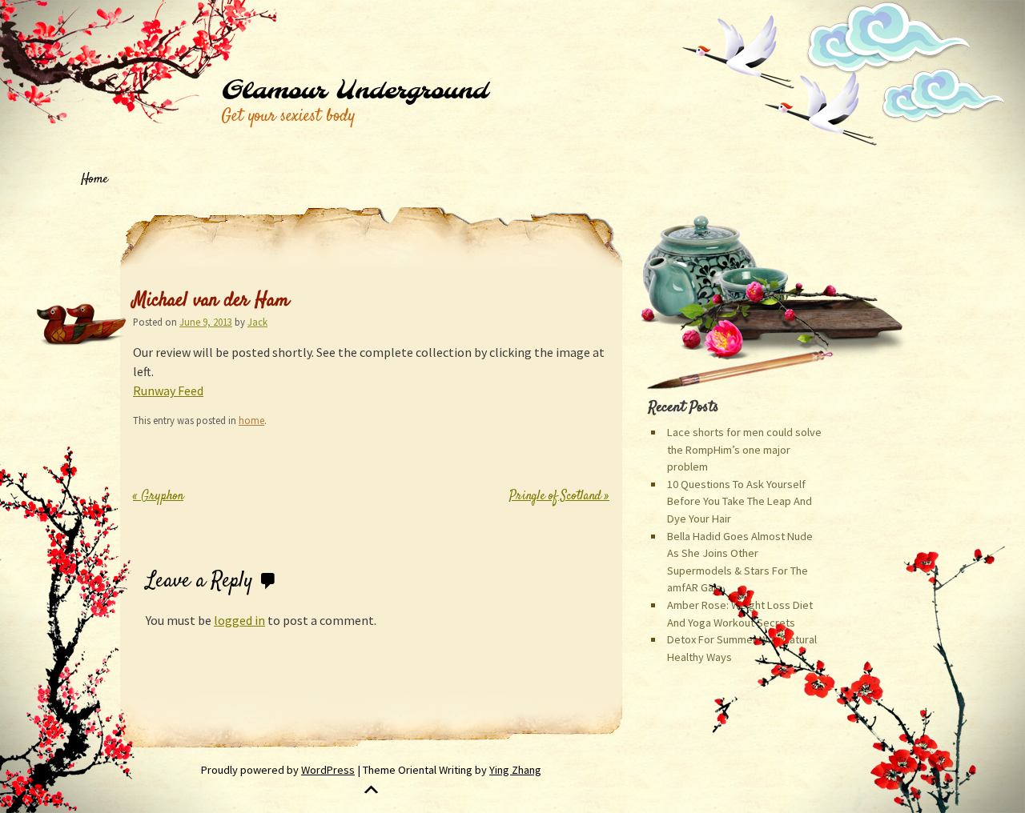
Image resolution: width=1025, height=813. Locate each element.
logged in (239, 620)
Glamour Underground (354, 91)
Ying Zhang (515, 770)
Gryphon (158, 496)
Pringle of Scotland (559, 496)
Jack (257, 321)
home (251, 420)
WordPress (328, 770)
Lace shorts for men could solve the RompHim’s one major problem (744, 449)
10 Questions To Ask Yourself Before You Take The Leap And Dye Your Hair (739, 501)
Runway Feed (168, 390)
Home (94, 179)
